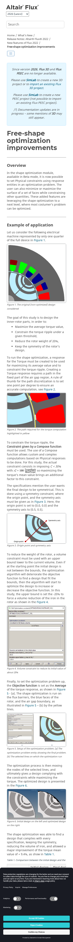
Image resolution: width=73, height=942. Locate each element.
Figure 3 (40, 502)
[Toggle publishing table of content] (10, 53)
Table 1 (49, 854)
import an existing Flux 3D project (45, 86)
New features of (22, 43)
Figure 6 (21, 785)
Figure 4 (42, 602)
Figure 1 (39, 240)
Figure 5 (30, 705)
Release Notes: (27, 39)
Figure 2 (49, 389)
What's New (25, 35)
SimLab (31, 80)
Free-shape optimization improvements (31, 47)
